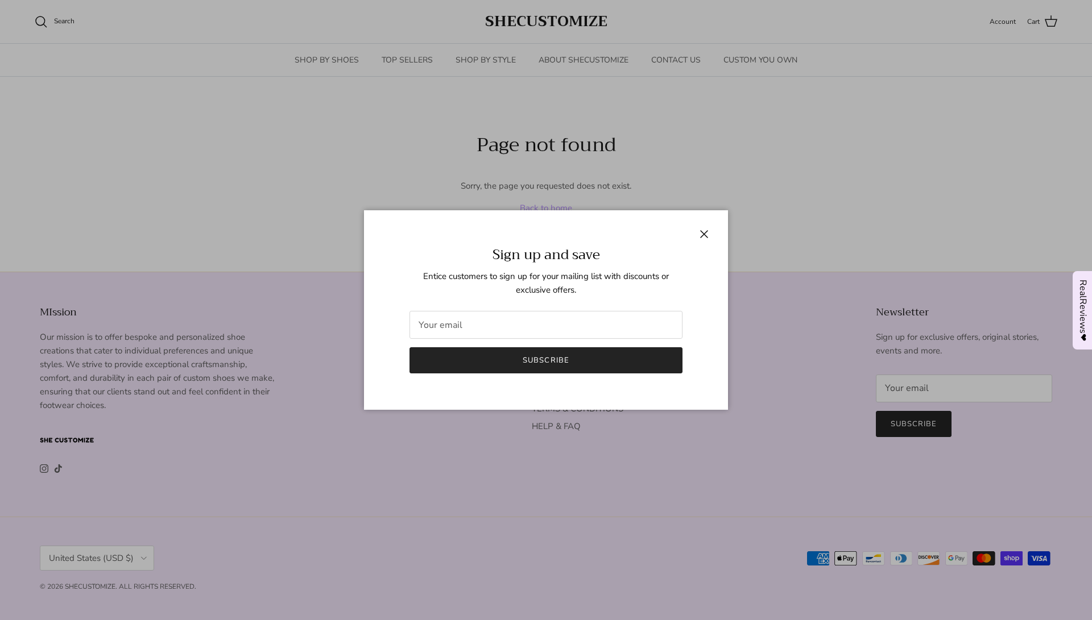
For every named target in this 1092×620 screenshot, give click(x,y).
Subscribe (546, 360)
